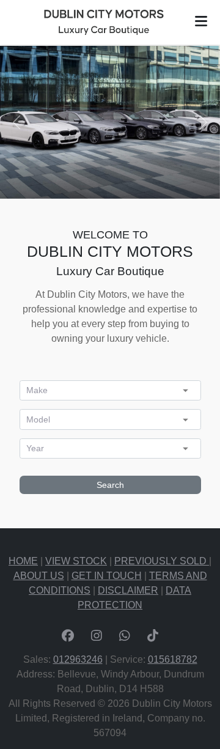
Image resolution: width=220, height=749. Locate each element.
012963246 (78, 659)
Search (110, 485)
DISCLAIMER (128, 590)
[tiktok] (152, 637)
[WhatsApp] (124, 637)
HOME (23, 561)
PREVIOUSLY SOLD (161, 561)
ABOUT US (38, 575)
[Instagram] (96, 637)
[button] (201, 21)
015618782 (172, 659)
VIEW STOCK (76, 561)
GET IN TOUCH (107, 575)
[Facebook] (68, 637)
